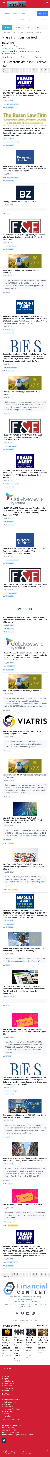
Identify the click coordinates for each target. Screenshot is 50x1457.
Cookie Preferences (24, 1452)
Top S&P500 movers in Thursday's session (22, 691)
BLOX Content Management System (17, 1454)
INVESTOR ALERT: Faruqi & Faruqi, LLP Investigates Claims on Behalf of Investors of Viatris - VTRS (25, 585)
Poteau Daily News (15, 1450)
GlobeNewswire (9, 107)
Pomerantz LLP (10, 521)
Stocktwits (8, 839)
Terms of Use (39, 1450)
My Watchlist (24, 20)
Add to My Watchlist (8, 53)
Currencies (20, 32)
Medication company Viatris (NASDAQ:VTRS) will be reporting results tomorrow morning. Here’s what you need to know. (25, 1215)
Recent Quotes (8, 20)
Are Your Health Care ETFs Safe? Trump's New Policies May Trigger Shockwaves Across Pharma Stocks (24, 866)
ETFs (28, 27)
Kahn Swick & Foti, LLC (12, 104)
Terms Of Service (25, 1307)
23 (46, 70)
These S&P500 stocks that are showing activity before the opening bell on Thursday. (23, 949)
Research (38, 57)
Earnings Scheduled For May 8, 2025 (19, 202)
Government (15, 889)
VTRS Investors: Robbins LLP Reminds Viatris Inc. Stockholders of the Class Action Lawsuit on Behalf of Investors (25, 619)
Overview (7, 32)
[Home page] (16, 4)
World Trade (11, 843)
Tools (37, 27)
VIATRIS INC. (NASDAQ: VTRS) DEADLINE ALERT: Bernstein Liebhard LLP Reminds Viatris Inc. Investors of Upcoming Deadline (24, 551)
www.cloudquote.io (25, 1299)
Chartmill (8, 292)
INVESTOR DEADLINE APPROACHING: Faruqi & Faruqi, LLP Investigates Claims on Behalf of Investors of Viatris (22, 437)
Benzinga (8, 213)
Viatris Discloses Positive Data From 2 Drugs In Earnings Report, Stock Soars (23, 732)
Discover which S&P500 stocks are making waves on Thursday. (24, 776)
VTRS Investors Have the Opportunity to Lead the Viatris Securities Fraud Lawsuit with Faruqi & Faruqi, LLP (24, 237)
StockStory (8, 1056)
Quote (9, 57)
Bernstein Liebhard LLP (12, 177)
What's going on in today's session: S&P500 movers (21, 271)
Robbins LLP (10, 628)
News (13, 32)
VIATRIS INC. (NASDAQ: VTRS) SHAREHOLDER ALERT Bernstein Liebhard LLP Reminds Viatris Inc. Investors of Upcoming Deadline (25, 168)
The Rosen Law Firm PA (12, 142)
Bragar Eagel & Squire (12, 367)
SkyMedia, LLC (10, 329)
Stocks (18, 27)
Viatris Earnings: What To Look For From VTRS (22, 1205)
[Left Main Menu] (4, 2)
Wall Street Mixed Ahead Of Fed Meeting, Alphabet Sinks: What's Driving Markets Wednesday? (25, 1159)
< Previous (6, 71)
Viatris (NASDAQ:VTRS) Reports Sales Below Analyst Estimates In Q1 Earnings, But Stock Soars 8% (24, 1031)
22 (42, 70)
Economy (10, 1183)
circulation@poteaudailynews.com (20, 1435)
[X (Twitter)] (16, 1313)
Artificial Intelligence (13, 1225)
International (29, 32)
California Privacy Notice (12, 1452)
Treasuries (38, 32)
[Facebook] (22, 1313)
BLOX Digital (32, 1454)
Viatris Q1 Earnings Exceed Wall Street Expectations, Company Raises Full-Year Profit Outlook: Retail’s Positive (22, 820)
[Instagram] (33, 1313)
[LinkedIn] (27, 1313)
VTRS (11, 42)
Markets (7, 27)
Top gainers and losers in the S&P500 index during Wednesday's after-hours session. (24, 1116)
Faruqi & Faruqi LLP (11, 246)
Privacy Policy (38, 1304)
